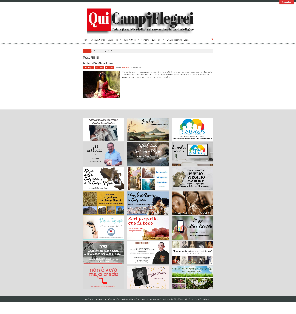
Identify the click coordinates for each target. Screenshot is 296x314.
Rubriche (158, 39)
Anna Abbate (125, 67)
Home (86, 39)
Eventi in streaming (174, 39)
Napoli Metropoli (130, 39)
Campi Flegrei (113, 39)
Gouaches (99, 67)
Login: (186, 39)
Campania (145, 39)
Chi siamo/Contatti (98, 39)
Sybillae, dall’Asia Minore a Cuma (98, 63)
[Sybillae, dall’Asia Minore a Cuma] (101, 84)
